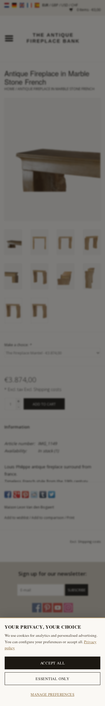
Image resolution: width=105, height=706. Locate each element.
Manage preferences (52, 694)
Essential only (52, 678)
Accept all (52, 663)
